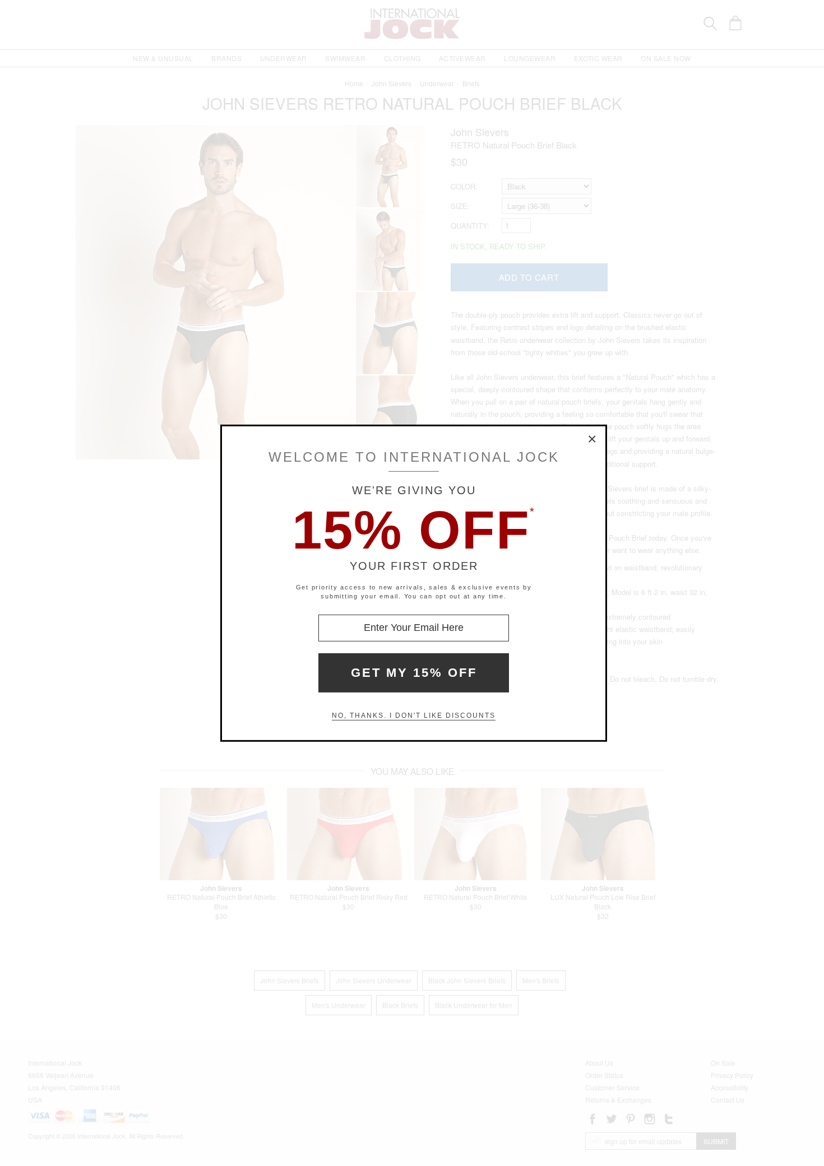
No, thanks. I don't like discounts (414, 715)
